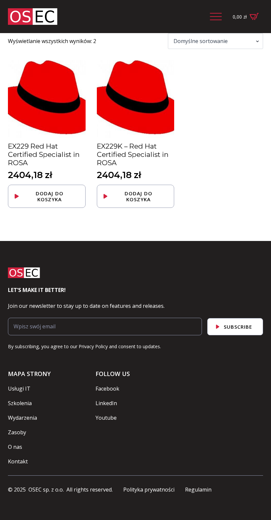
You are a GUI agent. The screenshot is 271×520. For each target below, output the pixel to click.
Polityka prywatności (148, 489)
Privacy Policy (93, 346)
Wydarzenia (22, 417)
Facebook (107, 388)
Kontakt (18, 461)
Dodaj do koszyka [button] (49, 196)
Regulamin (198, 489)
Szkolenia (20, 403)
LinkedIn (106, 403)
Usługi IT (19, 388)
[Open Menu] (216, 17)
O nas (15, 446)
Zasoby (17, 432)
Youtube (106, 417)
